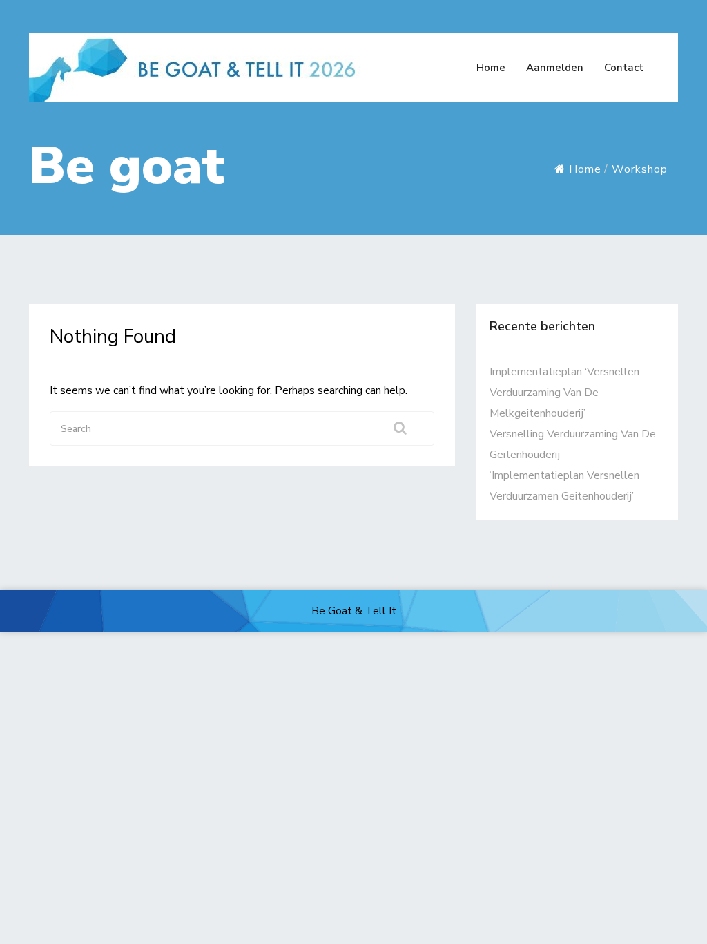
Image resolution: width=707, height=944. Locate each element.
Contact (623, 68)
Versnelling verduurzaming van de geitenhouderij (573, 444)
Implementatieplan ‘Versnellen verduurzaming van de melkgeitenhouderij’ (564, 392)
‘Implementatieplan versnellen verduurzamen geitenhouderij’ (564, 486)
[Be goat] (200, 65)
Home (490, 68)
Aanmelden (554, 68)
